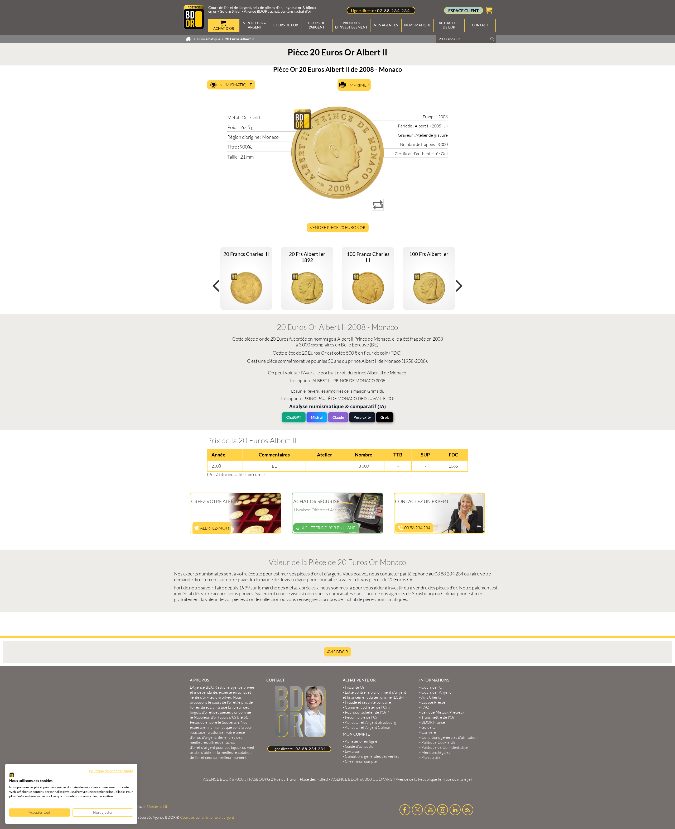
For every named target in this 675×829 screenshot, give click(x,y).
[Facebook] (405, 809)
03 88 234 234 (393, 10)
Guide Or (429, 727)
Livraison (352, 751)
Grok (384, 417)
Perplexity (362, 417)
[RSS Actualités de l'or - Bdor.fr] (467, 809)
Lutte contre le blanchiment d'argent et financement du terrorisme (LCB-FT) (376, 695)
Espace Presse (433, 702)
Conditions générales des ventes (372, 756)
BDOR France (433, 722)
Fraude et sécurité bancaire (368, 702)
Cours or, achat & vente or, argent (207, 817)
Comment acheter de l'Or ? (367, 707)
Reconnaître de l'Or (361, 717)
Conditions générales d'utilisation (449, 737)
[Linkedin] (455, 809)
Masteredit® (157, 806)
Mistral (317, 417)
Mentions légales (435, 752)
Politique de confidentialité (111, 771)
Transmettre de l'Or (438, 717)
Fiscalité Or (355, 687)
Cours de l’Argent (436, 692)
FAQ (425, 707)
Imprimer (358, 85)
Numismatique (235, 84)
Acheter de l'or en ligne (328, 527)
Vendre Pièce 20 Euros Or (337, 227)
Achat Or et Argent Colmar (367, 727)
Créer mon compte (361, 761)
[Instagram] (442, 809)
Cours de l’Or (432, 687)
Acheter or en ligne (361, 741)
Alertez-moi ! (214, 528)
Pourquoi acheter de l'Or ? (367, 712)
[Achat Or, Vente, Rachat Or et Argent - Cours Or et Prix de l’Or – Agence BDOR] (194, 27)
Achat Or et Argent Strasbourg (370, 722)
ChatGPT (293, 417)
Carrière (428, 732)
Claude (338, 417)
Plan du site (431, 757)
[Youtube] (430, 809)
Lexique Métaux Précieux (442, 712)
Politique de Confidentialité (444, 747)
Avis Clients (431, 697)
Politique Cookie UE (438, 742)
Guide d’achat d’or (360, 746)
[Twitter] (417, 809)
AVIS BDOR (337, 651)
